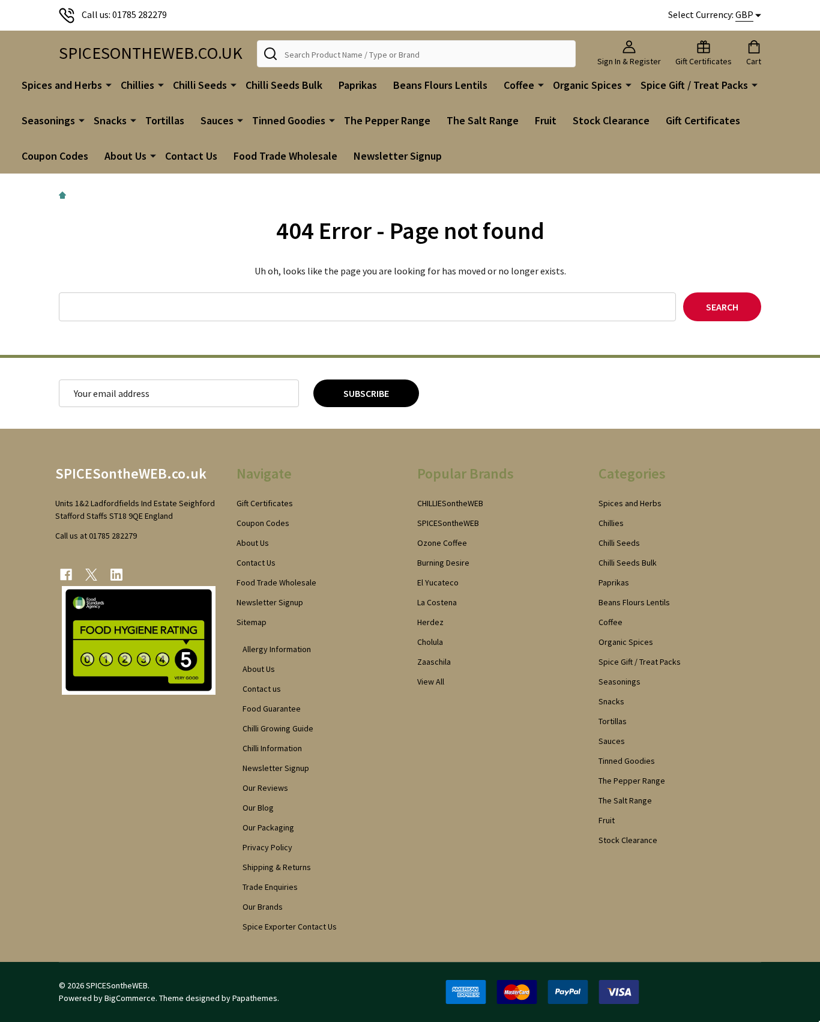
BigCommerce (129, 998)
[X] (91, 574)
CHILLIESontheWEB (450, 503)
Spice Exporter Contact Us (290, 926)
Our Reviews (265, 787)
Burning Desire (443, 562)
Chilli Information (272, 748)
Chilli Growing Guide (278, 728)
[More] (109, 84)
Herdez (430, 622)
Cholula (430, 641)
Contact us (262, 688)
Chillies (137, 85)
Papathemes (254, 998)
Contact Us (191, 156)
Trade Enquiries (270, 886)
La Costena (437, 602)
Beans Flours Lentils (440, 85)
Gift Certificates (703, 120)
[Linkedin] (116, 574)
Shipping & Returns (277, 867)
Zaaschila (434, 661)
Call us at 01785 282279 (96, 535)
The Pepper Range (387, 120)
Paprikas (358, 85)
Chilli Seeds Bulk (284, 85)
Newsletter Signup (398, 156)
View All (430, 681)
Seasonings (48, 120)
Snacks (110, 120)
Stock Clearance (611, 120)
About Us (125, 156)
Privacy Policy (267, 847)
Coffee (519, 85)
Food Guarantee (272, 708)
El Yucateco (438, 582)
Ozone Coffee (442, 542)
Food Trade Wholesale (285, 156)
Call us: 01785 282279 (124, 14)
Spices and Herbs (62, 85)
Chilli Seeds (200, 85)
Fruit (545, 120)
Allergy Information (277, 649)
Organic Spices (587, 85)
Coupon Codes (55, 156)
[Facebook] (66, 574)
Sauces (217, 120)
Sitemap (252, 622)
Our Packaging (268, 827)
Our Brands (263, 906)
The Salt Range (483, 120)
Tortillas (164, 120)
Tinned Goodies (288, 120)
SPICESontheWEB (448, 523)
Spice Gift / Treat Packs (694, 85)
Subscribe (366, 393)
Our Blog (258, 807)
